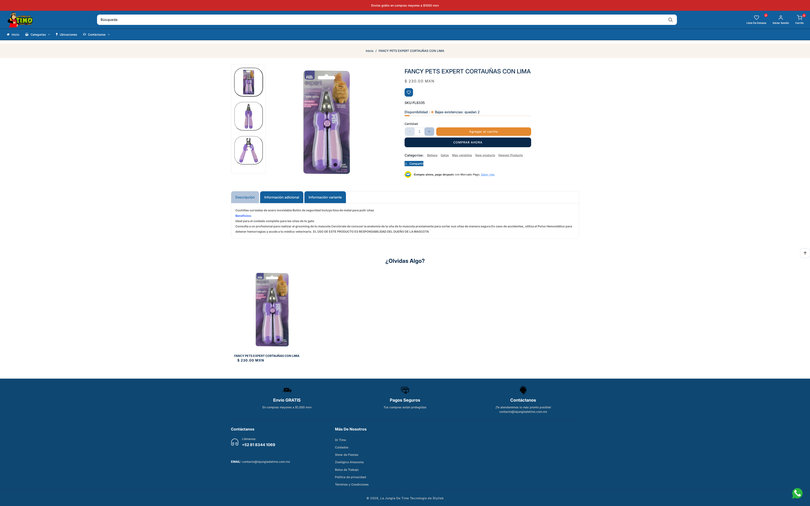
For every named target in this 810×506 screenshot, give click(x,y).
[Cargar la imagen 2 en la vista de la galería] (248, 116)
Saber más (488, 174)
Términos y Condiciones (352, 484)
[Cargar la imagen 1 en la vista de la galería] (248, 82)
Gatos (445, 155)
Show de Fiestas (346, 454)
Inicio (369, 51)
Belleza (432, 155)
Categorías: (414, 155)
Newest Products (510, 155)
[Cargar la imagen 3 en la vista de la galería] (248, 150)
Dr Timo (340, 440)
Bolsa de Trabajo (347, 469)
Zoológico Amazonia (349, 462)
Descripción (245, 197)
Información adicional (281, 197)
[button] (796, 19)
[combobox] (386, 19)
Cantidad (411, 123)
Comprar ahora (467, 142)
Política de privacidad (350, 477)
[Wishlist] (409, 92)
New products (485, 155)
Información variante (325, 197)
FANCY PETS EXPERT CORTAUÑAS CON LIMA (266, 356)
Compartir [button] (416, 163)
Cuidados (341, 447)
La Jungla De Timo (394, 498)
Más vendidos (462, 155)
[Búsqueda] (670, 19)
